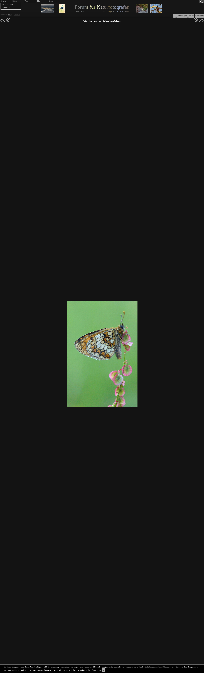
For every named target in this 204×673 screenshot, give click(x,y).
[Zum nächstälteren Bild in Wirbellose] (196, 20)
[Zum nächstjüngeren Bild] (2, 20)
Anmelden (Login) (7, 4)
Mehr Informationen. (94, 670)
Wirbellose (17, 14)
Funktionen (199, 16)
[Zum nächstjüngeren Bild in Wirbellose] (7, 20)
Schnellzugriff (182, 16)
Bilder (9, 14)
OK (103, 670)
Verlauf (191, 16)
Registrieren (5, 7)
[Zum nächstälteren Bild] (201, 20)
